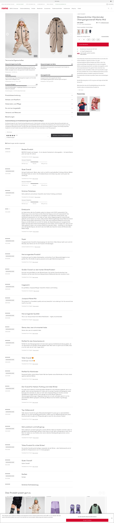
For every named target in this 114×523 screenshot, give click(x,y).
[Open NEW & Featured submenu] (18, 8)
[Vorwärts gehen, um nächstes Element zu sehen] (70, 34)
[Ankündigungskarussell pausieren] (111, 1)
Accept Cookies (87, 520)
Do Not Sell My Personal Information (87, 516)
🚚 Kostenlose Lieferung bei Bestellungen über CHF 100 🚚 (57, 1)
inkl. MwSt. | (84, 24)
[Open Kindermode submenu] (70, 8)
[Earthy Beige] (78, 31)
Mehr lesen (81, 90)
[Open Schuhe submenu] (35, 8)
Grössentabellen (105, 36)
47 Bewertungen (105, 22)
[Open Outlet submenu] (81, 8)
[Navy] (90, 31)
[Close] (111, 518)
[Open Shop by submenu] (76, 8)
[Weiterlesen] (39, 129)
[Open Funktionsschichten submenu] (62, 8)
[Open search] (108, 8)
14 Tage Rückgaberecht (86, 51)
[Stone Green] (86, 31)
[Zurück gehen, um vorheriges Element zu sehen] (7, 34)
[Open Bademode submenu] (42, 8)
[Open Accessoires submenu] (50, 8)
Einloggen (110, 4)
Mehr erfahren (83, 54)
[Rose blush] (82, 31)
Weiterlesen (9, 132)
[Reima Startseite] (5, 8)
